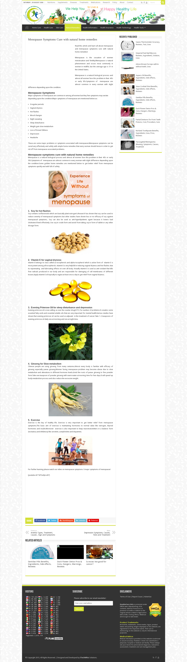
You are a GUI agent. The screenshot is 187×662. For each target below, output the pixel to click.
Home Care (36, 28)
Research (106, 2)
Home (27, 27)
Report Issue (137, 597)
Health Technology (123, 28)
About (122, 2)
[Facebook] (144, 2)
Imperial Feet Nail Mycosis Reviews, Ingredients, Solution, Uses (148, 55)
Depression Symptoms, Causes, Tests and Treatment (97, 533)
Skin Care (59, 28)
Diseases (73, 2)
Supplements (62, 2)
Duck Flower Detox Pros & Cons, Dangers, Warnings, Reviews (69, 564)
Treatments (84, 2)
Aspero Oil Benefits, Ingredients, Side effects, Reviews (146, 77)
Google (125, 617)
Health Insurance (106, 28)
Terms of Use (125, 597)
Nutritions (51, 2)
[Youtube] (147, 2)
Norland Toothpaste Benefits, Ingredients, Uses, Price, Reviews (147, 133)
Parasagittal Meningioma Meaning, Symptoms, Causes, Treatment (147, 144)
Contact (130, 2)
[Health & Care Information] (33, 14)
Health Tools (139, 28)
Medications (95, 2)
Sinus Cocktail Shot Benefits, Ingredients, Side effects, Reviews (147, 88)
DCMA (125, 615)
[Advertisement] (51, 64)
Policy (115, 2)
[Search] (163, 2)
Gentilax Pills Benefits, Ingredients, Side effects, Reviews (39, 564)
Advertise (147, 597)
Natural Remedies (73, 28)
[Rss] (142, 2)
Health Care (48, 28)
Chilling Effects (133, 615)
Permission (137, 608)
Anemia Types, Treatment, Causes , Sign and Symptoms (43, 533)
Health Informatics (90, 28)
